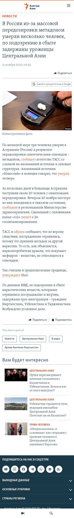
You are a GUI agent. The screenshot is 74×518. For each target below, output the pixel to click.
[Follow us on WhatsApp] (41, 469)
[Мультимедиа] (22, 513)
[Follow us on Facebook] (23, 469)
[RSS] (58, 469)
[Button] (63, 73)
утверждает (11, 275)
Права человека (40, 424)
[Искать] (51, 513)
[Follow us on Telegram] (32, 469)
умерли (63, 174)
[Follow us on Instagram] (14, 469)
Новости (9, 16)
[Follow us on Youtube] (5, 469)
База (19, 232)
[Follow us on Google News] (49, 469)
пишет (26, 217)
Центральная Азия (42, 371)
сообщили (10, 207)
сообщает (28, 159)
